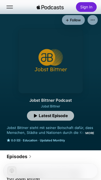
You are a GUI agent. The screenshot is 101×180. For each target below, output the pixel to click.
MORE (89, 133)
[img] (50, 7)
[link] (19, 156)
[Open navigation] (10, 7)
